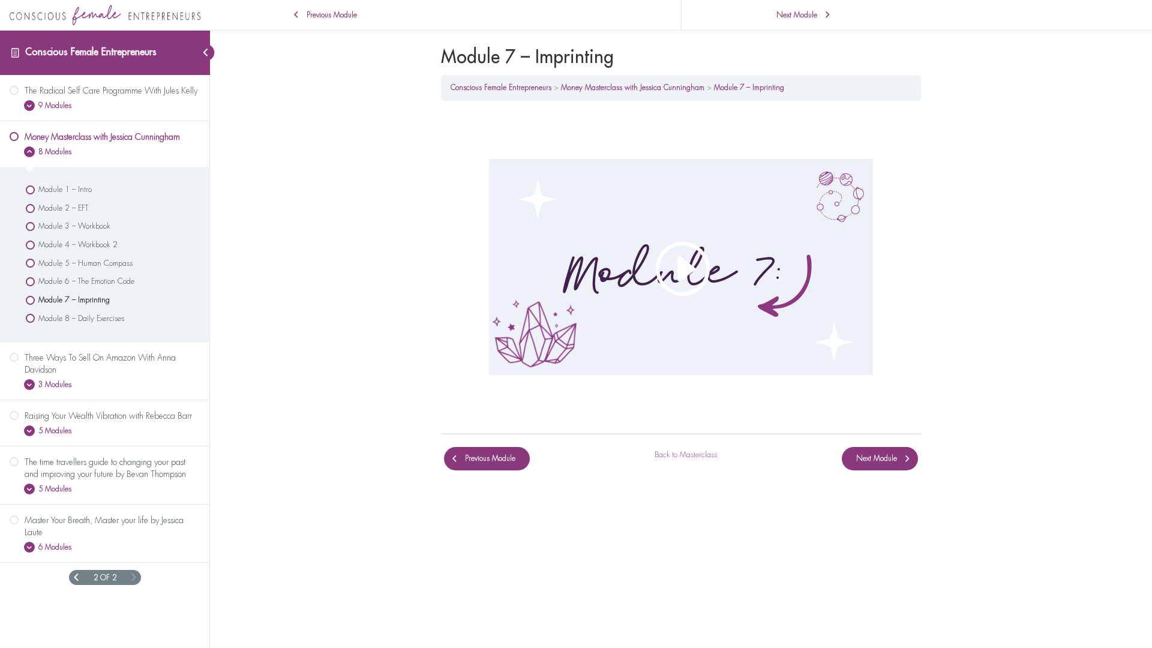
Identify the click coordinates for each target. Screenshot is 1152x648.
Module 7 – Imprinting (749, 87)
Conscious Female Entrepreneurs (91, 52)
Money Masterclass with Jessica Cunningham (632, 87)
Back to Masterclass (686, 454)
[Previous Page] (76, 577)
